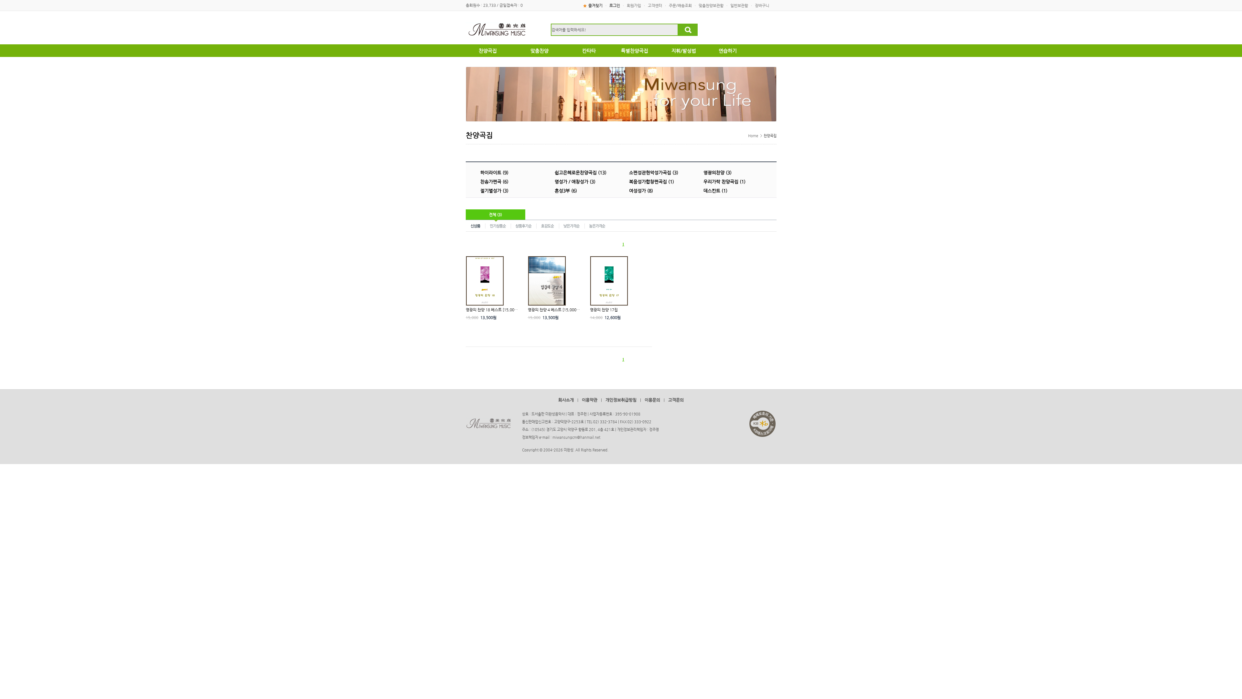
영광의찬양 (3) (717, 172)
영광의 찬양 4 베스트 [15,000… (554, 309)
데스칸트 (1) (715, 190)
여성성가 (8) (641, 190)
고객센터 (655, 5)
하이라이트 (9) (494, 172)
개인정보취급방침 (621, 399)
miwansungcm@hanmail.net (576, 437)
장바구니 (762, 5)
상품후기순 (524, 225)
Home (753, 136)
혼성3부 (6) (566, 190)
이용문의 (652, 399)
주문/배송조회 (680, 5)
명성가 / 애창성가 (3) (575, 181)
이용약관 (589, 399)
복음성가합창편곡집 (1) (651, 181)
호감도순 (548, 225)
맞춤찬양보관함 (711, 5)
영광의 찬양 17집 (604, 309)
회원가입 (634, 5)
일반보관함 (739, 5)
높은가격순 (597, 225)
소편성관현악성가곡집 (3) (653, 172)
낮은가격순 (572, 225)
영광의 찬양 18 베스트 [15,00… (492, 309)
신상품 (475, 225)
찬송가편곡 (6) (494, 181)
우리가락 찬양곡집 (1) (724, 181)
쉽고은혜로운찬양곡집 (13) (580, 172)
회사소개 (566, 399)
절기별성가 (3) (494, 190)
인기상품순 (498, 225)
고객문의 (676, 399)
